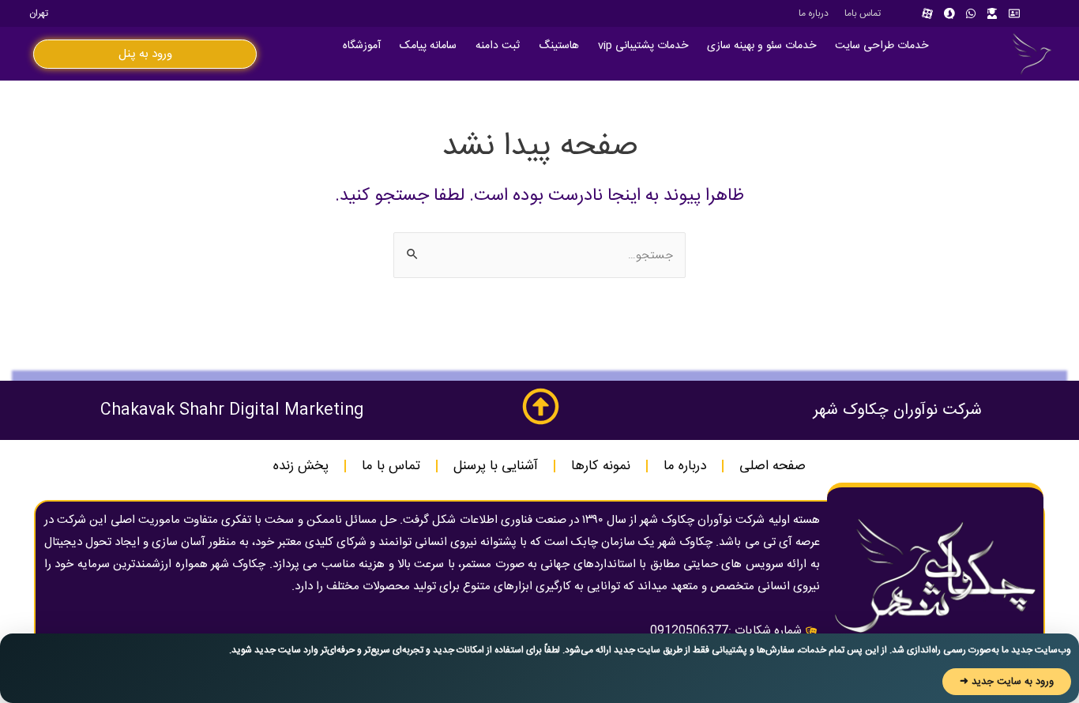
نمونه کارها (600, 466)
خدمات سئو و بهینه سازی (761, 45)
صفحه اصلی (772, 466)
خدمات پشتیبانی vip (643, 45)
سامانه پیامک (428, 45)
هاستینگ (559, 45)
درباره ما (814, 13)
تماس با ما (391, 466)
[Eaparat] (927, 13)
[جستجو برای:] (539, 255)
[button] (145, 54)
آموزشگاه (362, 45)
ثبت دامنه (498, 45)
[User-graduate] (992, 13)
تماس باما (862, 13)
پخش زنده (301, 466)
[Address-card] (1014, 13)
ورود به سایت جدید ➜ (1007, 681)
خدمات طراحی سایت (881, 45)
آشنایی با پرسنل (495, 466)
